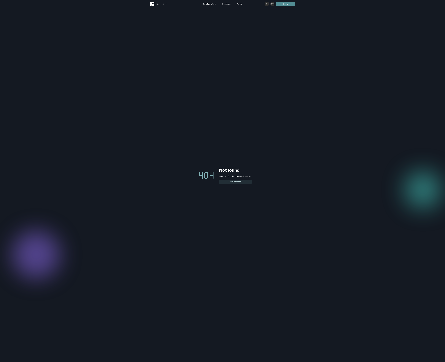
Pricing (239, 4)
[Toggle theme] (267, 4)
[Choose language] (272, 4)
